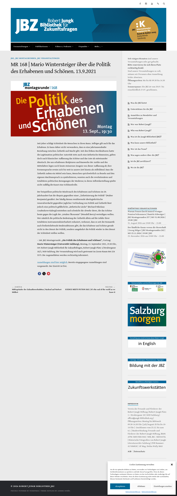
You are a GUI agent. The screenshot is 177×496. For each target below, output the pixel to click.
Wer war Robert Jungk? (141, 124)
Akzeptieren (120, 486)
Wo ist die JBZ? (137, 167)
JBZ (12, 58)
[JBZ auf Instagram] (146, 3)
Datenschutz (139, 451)
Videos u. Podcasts (63, 47)
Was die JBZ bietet (139, 103)
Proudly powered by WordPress (25, 491)
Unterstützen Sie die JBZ (142, 109)
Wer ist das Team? (139, 149)
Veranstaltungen (20, 47)
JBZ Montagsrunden (25, 58)
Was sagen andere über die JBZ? (145, 155)
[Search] (164, 3)
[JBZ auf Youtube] (152, 3)
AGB (129, 451)
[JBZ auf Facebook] (140, 3)
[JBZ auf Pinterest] (158, 3)
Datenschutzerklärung (133, 492)
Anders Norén (64, 491)
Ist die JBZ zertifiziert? (141, 161)
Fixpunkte (83, 47)
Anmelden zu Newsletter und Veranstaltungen (142, 116)
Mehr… (98, 47)
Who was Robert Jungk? (141, 130)
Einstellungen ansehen (163, 486)
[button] (172, 464)
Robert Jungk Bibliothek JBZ (36, 486)
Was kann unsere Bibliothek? (143, 143)
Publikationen (42, 47)
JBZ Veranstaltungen (48, 58)
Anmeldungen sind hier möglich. (52, 262)
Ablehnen (141, 486)
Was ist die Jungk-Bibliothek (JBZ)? (146, 137)
